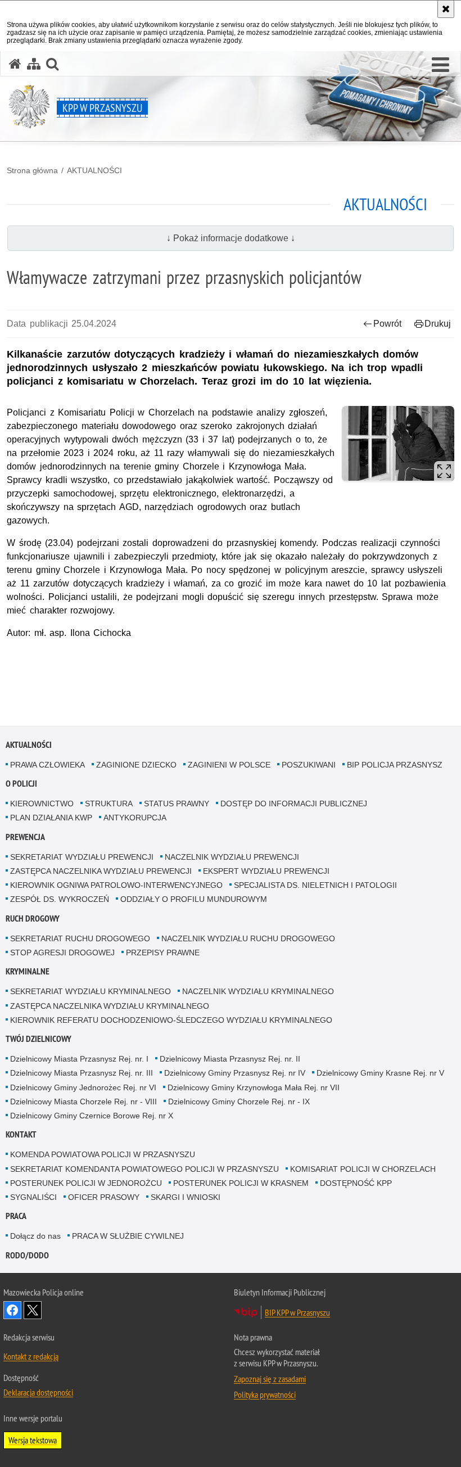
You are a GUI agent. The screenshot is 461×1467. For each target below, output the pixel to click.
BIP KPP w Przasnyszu (297, 1312)
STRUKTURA (109, 803)
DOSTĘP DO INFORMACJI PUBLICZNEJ (293, 803)
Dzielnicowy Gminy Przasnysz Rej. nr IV (234, 1072)
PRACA (16, 1216)
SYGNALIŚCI (33, 1197)
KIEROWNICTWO (42, 803)
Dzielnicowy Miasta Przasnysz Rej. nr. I (79, 1058)
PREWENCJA (25, 837)
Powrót (387, 323)
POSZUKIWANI (309, 764)
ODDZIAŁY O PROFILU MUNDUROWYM (193, 899)
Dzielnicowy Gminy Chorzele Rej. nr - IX (239, 1101)
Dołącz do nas (35, 1235)
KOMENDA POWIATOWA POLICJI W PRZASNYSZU (102, 1154)
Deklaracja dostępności (38, 1392)
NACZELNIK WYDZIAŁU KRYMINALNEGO (258, 991)
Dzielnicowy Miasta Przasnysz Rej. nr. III (81, 1072)
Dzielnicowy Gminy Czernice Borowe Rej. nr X (91, 1115)
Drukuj (437, 323)
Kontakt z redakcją (30, 1356)
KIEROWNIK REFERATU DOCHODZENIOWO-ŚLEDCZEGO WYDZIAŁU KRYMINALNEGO (171, 1019)
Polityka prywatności (265, 1394)
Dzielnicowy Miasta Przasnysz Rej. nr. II (230, 1058)
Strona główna (32, 170)
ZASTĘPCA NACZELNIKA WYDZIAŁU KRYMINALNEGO (109, 1005)
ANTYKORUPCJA (134, 817)
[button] (440, 65)
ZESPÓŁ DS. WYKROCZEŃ (59, 899)
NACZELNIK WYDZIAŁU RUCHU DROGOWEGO (248, 938)
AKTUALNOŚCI (94, 170)
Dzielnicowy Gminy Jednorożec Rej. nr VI (83, 1087)
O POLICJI (21, 783)
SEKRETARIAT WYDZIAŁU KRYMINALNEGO (90, 991)
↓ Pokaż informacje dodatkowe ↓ (230, 238)
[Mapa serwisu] (33, 64)
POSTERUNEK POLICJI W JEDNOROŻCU (86, 1183)
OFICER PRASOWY (103, 1197)
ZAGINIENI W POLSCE (229, 764)
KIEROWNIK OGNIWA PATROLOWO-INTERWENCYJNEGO (116, 885)
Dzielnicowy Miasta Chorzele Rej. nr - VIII (83, 1101)
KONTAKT (21, 1134)
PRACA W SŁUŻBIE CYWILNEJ (128, 1235)
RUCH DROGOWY (33, 918)
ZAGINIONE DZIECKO (136, 764)
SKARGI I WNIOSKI (185, 1197)
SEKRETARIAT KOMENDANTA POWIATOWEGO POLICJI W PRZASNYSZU (144, 1168)
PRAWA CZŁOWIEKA (47, 764)
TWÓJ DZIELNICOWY (38, 1039)
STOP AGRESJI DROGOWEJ (62, 952)
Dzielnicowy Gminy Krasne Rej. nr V (380, 1072)
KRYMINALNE (27, 971)
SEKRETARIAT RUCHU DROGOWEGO (80, 938)
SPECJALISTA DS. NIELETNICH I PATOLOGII (315, 885)
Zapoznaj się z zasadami (270, 1378)
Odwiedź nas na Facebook (12, 1310)
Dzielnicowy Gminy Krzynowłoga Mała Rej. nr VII (254, 1087)
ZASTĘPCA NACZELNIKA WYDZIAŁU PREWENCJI (101, 870)
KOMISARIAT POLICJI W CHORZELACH (363, 1168)
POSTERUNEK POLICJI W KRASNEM (241, 1183)
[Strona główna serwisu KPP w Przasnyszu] (15, 64)
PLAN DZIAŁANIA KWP (51, 817)
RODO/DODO (27, 1255)
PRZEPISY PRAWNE (163, 952)
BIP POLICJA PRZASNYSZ (394, 764)
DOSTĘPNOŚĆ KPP (356, 1183)
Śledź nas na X (33, 1310)
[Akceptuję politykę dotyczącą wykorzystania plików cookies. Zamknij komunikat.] (445, 9)
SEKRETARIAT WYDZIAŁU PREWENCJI (81, 856)
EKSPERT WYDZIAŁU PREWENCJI (266, 870)
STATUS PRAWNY (176, 803)
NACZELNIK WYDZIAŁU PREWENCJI (232, 856)
